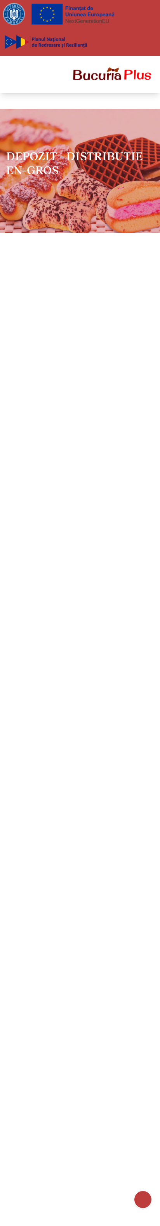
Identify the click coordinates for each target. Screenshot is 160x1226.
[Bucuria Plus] (113, 74)
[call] (143, 1200)
